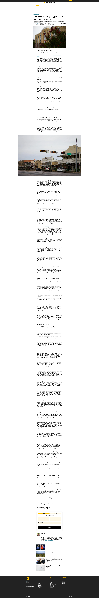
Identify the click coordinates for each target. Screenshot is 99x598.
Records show (39, 246)
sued (49, 117)
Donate (70, 0)
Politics (39, 588)
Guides (33, 0)
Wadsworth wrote (55, 317)
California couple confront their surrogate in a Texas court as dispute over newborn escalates (53, 559)
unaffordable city (58, 429)
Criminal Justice (40, 580)
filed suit (54, 88)
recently (46, 429)
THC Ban (50, 5)
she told (44, 274)
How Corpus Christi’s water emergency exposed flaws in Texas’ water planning (53, 552)
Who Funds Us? (52, 582)
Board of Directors (52, 580)
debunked (55, 384)
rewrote (45, 122)
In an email (48, 301)
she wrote (58, 357)
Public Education (40, 589)
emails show (52, 371)
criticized (38, 385)
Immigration (39, 587)
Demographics (40, 581)
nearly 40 (47, 405)
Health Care (39, 585)
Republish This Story (62, 23)
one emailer (55, 348)
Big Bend (47, 5)
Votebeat (51, 52)
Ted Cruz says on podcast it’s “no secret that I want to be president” (53, 545)
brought (51, 120)
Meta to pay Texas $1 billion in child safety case (52, 566)
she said (46, 239)
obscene (57, 87)
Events (39, 0)
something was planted (55, 230)
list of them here (42, 493)
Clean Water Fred (57, 248)
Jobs (50, 581)
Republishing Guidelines (53, 584)
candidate (53, 227)
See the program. (44, 504)
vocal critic (47, 226)
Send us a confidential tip (29, 584)
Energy (39, 583)
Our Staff (51, 579)
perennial (50, 227)
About (36, 0)
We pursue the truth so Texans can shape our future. (30, 586)
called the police (39, 86)
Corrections (51, 588)
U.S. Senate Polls (55, 5)
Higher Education (40, 586)
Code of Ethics (52, 585)
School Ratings (42, 5)
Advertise (27, 583)
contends (42, 285)
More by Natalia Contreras (49, 540)
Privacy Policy (51, 587)
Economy (39, 582)
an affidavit (53, 298)
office (58, 227)
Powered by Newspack (36, 596)
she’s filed (43, 240)
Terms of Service (52, 586)
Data (41, 0)
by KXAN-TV (42, 326)
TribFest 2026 (59, 5)
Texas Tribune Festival (54, 497)
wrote (51, 130)
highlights (59, 228)
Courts (39, 579)
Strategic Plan (51, 583)
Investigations (29, 0)
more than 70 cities (40, 221)
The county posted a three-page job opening (44, 420)
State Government (36, 14)
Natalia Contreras (37, 23)
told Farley (46, 269)
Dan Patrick (48, 358)
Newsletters (66, 0)
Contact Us (27, 582)
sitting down (57, 273)
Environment (39, 584)
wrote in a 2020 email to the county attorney (44, 292)
